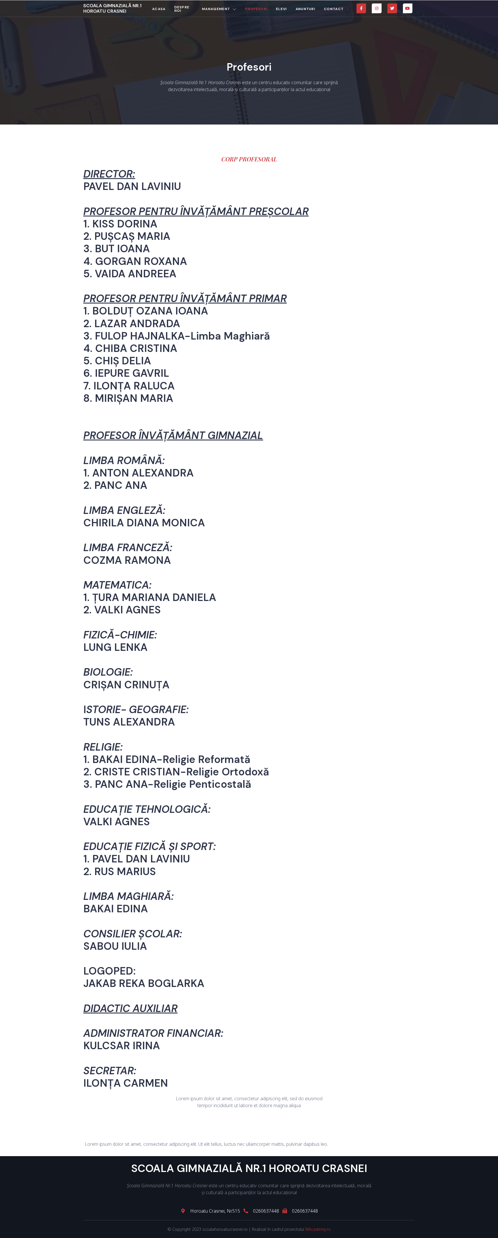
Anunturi (305, 9)
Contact (334, 9)
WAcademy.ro (318, 1229)
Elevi (281, 9)
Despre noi (182, 9)
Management (216, 9)
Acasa (159, 9)
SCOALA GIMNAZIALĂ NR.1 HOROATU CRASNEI (112, 8)
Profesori (256, 9)
